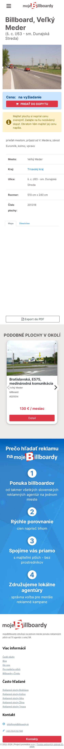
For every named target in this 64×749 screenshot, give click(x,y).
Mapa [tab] (10, 223)
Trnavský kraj (35, 169)
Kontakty (32, 739)
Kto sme (6, 665)
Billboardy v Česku (11, 673)
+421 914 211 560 (14, 731)
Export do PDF (34, 319)
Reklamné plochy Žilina (13, 702)
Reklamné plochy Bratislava (16, 690)
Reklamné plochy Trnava (14, 706)
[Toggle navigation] (9, 6)
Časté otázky (9, 657)
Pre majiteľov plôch (11, 669)
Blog (5, 661)
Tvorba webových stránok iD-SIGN (47, 745)
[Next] (55, 387)
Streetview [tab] (24, 223)
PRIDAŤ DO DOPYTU (34, 104)
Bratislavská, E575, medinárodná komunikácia (31, 381)
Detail (32, 418)
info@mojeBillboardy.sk (18, 724)
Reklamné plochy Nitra (13, 698)
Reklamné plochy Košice (14, 694)
